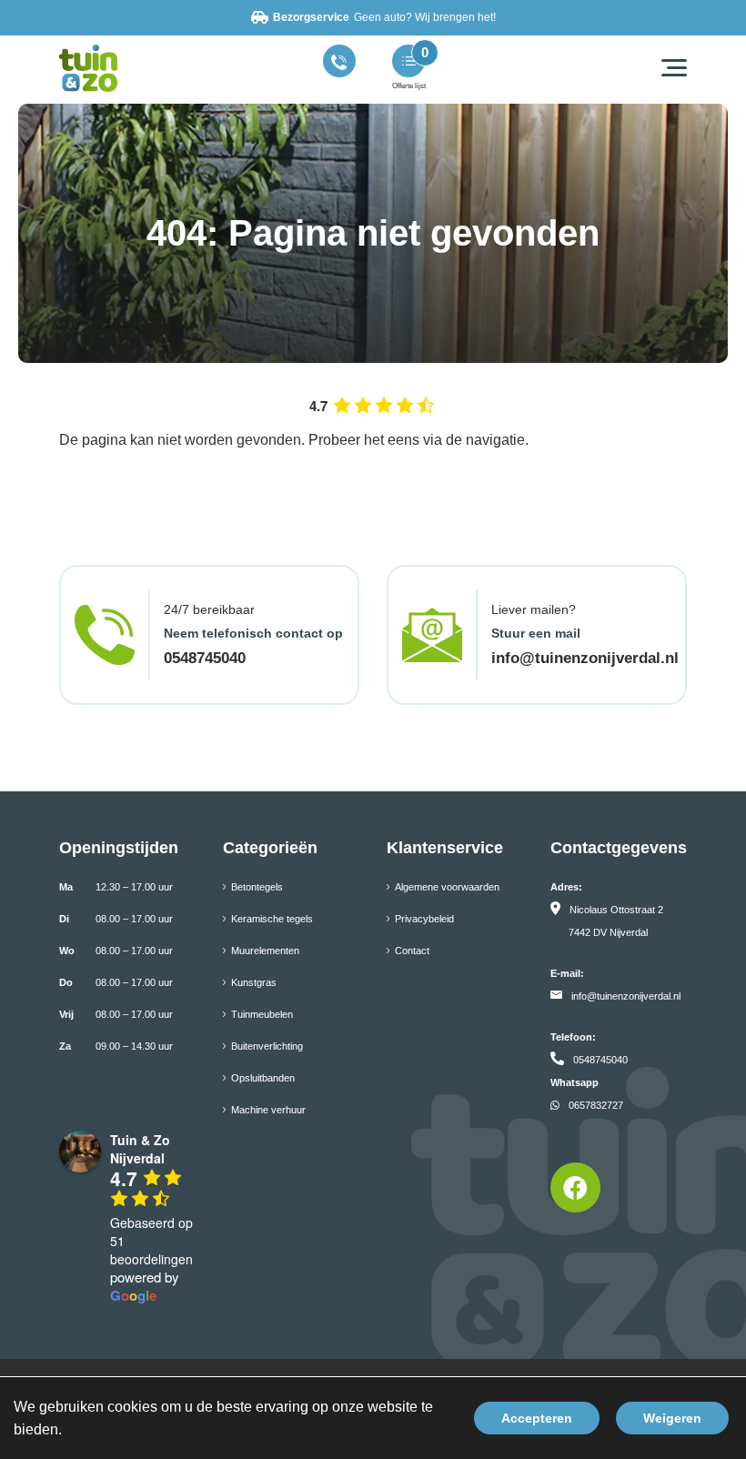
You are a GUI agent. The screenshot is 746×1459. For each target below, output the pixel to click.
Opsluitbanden (263, 1077)
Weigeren (672, 1418)
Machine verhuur (268, 1109)
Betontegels (257, 886)
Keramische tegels (272, 918)
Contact (412, 950)
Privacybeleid (424, 918)
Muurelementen (265, 950)
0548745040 (205, 658)
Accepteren (536, 1418)
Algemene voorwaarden (447, 886)
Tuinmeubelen (262, 1014)
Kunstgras (254, 982)
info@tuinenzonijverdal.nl (585, 658)
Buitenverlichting (267, 1046)
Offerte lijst (409, 86)
